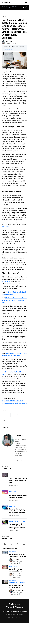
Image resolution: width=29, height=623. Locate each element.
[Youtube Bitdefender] (24, 544)
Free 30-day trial (8, 49)
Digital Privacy (17, 521)
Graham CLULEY (17, 574)
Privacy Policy (16, 611)
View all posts (19, 460)
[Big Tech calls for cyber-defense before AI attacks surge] (5, 557)
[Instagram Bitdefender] (18, 544)
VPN (10, 476)
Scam (24, 15)
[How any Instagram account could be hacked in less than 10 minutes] (5, 495)
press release (6, 226)
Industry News (6, 15)
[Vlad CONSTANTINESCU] (11, 591)
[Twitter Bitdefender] (11, 544)
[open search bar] (26, 7)
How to (15, 506)
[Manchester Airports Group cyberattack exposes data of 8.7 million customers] (5, 587)
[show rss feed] (20, 7)
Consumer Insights (4, 7)
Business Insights (14, 7)
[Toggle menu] (26, 2)
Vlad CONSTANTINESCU (19, 590)
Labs (9, 7)
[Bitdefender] (6, 2)
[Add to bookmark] (12, 17)
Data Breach (21, 474)
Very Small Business (16, 15)
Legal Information (6, 611)
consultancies (6, 281)
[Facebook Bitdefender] (5, 544)
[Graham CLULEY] (11, 574)
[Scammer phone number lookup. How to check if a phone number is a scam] (5, 510)
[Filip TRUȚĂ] (3, 42)
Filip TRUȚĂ (9, 41)
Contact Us (24, 611)
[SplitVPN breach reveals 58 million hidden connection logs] (5, 479)
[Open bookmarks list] (23, 7)
